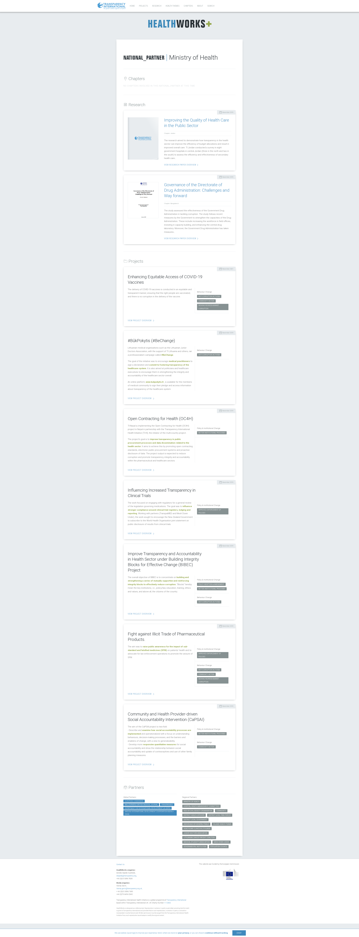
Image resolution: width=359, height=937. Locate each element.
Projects (143, 6)
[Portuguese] (259, 5)
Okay (239, 933)
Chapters (188, 6)
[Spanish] (262, 5)
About (200, 6)
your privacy (183, 933)
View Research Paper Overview (180, 165)
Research (156, 6)
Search (210, 6)
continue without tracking (216, 933)
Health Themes (173, 6)
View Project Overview (140, 320)
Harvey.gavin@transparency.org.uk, (129, 889)
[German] (257, 5)
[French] (254, 5)
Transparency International (176, 900)
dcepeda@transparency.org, (126, 876)
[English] (251, 5)
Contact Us (120, 864)
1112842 (167, 903)
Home (132, 6)
